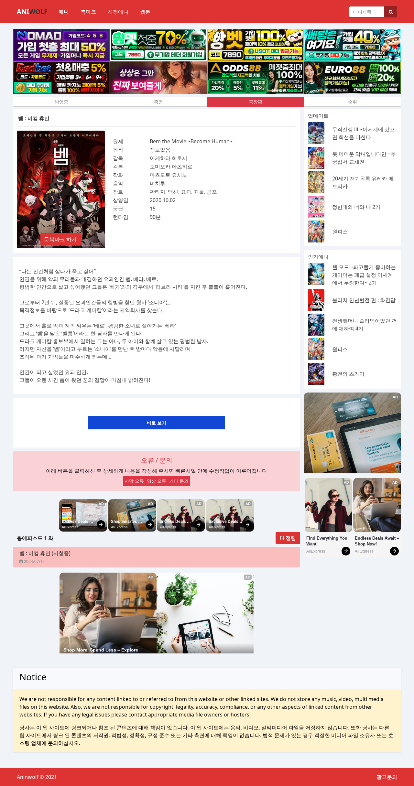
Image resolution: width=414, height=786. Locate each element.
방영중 (61, 102)
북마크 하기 (62, 239)
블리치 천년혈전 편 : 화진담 (364, 300)
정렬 (290, 538)
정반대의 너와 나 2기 (356, 206)
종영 (158, 102)
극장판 (255, 102)
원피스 (340, 231)
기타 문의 (179, 481)
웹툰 (145, 11)
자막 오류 (134, 481)
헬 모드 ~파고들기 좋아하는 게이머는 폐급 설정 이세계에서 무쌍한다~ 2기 (364, 275)
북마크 (88, 11)
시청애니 (118, 11)
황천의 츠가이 (348, 373)
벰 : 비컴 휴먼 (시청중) (45, 553)
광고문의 (386, 777)
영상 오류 (156, 481)
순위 (352, 102)
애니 (64, 11)
